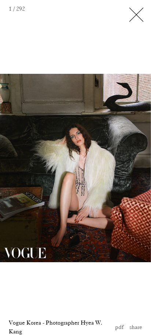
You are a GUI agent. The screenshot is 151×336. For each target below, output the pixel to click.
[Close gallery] (136, 14)
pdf (119, 327)
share (135, 327)
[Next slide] (100, 168)
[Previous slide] (25, 168)
